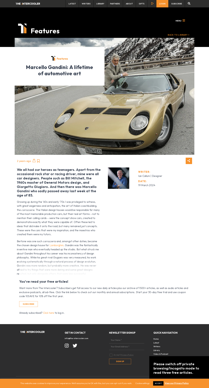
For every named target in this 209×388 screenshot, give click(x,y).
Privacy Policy (127, 355)
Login (162, 3)
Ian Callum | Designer (150, 176)
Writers (86, 3)
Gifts (141, 3)
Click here (48, 312)
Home (156, 339)
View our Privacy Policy (177, 383)
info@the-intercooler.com (76, 338)
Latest (72, 3)
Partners (115, 3)
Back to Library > (179, 35)
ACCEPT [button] (158, 383)
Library (100, 3)
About (129, 3)
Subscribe (176, 3)
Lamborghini (57, 245)
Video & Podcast (160, 354)
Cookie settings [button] (142, 383)
